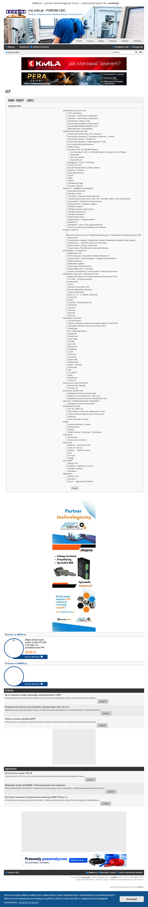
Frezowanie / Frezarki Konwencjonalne (85, 201)
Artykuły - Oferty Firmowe (79, 450)
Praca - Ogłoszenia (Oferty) (80, 481)
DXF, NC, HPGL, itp (75, 409)
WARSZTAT (72, 222)
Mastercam (73, 336)
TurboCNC (72, 297)
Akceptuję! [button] (131, 899)
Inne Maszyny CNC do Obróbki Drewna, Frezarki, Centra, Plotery (98, 152)
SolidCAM (72, 367)
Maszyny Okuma (75, 186)
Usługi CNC (73, 463)
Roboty (71, 429)
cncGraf (71, 307)
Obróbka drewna (75, 206)
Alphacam (72, 346)
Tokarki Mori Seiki (75, 183)
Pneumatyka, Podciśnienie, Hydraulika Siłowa (88, 248)
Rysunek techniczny (77, 191)
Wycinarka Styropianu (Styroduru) (83, 123)
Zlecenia (71, 479)
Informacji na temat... (77, 440)
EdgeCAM (72, 333)
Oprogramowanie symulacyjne (82, 393)
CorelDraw (72, 349)
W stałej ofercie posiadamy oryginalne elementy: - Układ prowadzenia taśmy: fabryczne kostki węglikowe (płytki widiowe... (57, 800)
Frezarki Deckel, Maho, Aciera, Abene (83, 167)
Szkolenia (72, 471)
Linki (70, 453)
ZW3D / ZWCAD (75, 365)
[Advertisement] (74, 747)
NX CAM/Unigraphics (77, 331)
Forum (90, 41)
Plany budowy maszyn (78, 419)
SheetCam (72, 377)
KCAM (70, 300)
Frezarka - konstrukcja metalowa (82, 116)
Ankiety (71, 458)
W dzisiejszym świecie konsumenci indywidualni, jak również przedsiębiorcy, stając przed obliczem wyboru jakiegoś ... (55, 698)
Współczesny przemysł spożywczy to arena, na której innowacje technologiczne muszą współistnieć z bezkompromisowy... (57, 710)
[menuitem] (39, 47)
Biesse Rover (76, 160)
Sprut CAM (72, 359)
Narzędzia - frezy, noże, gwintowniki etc (85, 224)
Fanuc (71, 284)
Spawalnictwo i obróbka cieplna (82, 204)
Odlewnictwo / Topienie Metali (81, 219)
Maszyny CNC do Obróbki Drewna (83, 149)
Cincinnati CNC (75, 165)
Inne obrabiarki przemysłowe (80, 144)
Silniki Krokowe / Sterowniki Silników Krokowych (88, 256)
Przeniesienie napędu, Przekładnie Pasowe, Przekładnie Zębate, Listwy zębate (101, 240)
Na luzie (71, 455)
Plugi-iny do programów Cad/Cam (84, 396)
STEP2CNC (72, 305)
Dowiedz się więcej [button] (28, 902)
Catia (70, 352)
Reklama (138, 41)
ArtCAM (71, 341)
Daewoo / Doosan (76, 170)
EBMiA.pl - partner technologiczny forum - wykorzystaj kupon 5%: (69, 3)
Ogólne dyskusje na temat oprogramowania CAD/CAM (93, 323)
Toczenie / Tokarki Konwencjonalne (83, 196)
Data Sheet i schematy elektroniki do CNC (86, 411)
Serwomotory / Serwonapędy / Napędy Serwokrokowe (92, 258)
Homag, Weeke (77, 157)
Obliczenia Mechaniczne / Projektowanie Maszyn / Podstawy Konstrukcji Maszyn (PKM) (105, 235)
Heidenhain (73, 282)
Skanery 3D (73, 388)
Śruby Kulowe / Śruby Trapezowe (82, 245)
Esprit (70, 375)
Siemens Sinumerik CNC (79, 287)
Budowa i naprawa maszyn (80, 466)
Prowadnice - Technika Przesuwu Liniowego (87, 243)
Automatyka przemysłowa (79, 266)
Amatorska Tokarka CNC (79, 121)
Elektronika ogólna (76, 263)
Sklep (101, 41)
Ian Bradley (85, 877)
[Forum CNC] (16, 12)
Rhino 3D (72, 354)
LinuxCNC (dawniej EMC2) (79, 302)
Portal (79, 41)
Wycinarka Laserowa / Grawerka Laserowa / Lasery (91, 136)
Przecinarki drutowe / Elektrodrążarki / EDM (87, 141)
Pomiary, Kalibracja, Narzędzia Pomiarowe (87, 227)
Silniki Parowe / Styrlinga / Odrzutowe (85, 432)
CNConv (71, 310)
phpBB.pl (140, 887)
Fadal (70, 175)
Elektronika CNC (75, 253)
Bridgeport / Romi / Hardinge (81, 162)
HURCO (71, 180)
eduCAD (71, 344)
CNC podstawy (75, 113)
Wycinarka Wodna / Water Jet (81, 139)
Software (72, 416)
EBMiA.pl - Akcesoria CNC (79, 445)
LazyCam (72, 357)
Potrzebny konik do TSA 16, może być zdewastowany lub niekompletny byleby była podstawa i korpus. (49, 776)
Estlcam (71, 315)
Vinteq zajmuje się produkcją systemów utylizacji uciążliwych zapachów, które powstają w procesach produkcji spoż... (55, 722)
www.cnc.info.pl (75, 448)
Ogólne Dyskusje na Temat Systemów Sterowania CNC (92, 276)
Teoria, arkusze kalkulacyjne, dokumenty (86, 414)
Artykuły (112, 41)
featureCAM (73, 362)
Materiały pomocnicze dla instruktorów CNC (87, 398)
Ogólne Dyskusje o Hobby (79, 424)
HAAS (70, 178)
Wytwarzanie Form (76, 217)
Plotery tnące (73, 147)
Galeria (125, 41)
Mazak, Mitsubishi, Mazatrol (80, 289)
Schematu (72, 437)
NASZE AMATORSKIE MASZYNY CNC (83, 126)
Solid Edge (72, 339)
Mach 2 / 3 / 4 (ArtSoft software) (83, 294)
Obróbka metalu (75, 468)
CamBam (72, 372)
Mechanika (73, 237)
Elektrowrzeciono (75, 261)
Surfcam (72, 380)
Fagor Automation (76, 292)
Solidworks (72, 328)
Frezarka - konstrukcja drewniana (83, 118)
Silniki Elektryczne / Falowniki (80, 269)
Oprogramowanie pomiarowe (81, 403)
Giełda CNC (73, 476)
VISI (69, 370)
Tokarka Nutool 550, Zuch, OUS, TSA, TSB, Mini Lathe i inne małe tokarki (99, 199)
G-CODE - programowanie (80, 279)
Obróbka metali (75, 193)
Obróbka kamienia (76, 214)
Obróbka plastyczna (77, 212)
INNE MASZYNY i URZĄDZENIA (80, 129)
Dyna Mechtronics (76, 173)
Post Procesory (74, 320)
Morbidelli (75, 154)
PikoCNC (72, 313)
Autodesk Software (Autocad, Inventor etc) (87, 326)
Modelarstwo (73, 427)
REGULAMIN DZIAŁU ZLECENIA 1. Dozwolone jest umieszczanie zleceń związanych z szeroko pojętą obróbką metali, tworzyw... (59, 788)
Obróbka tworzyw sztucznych (81, 209)
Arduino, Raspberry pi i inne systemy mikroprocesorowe (92, 271)
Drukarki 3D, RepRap (76, 385)
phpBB (113, 877)
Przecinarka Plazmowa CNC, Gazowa (84, 134)
